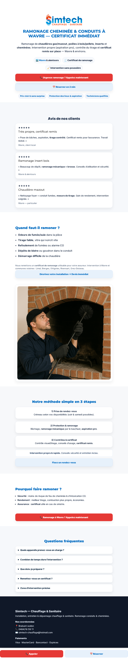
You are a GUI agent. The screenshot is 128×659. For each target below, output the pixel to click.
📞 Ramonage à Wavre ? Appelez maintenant (64, 517)
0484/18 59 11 (26, 629)
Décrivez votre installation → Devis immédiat (64, 274)
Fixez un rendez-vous (64, 462)
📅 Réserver (96, 653)
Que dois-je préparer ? (32, 569)
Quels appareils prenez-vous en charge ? (42, 550)
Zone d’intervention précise (35, 588)
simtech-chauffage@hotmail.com (36, 632)
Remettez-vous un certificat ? (36, 578)
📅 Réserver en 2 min (64, 87)
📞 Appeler (32, 653)
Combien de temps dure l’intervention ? (41, 559)
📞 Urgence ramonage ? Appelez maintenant (64, 77)
